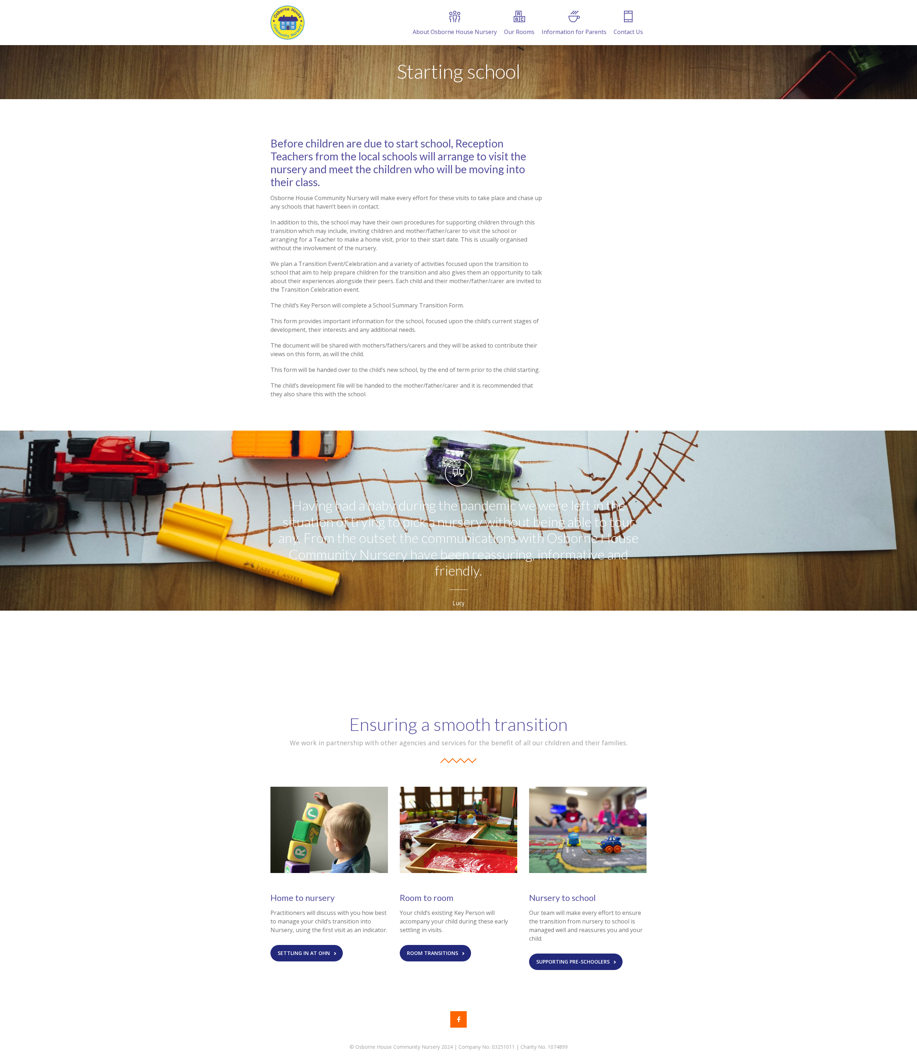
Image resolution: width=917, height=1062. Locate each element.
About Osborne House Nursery (455, 32)
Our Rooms (519, 32)
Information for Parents (574, 32)
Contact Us (628, 32)
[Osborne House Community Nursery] (287, 22)
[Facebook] (458, 1019)
